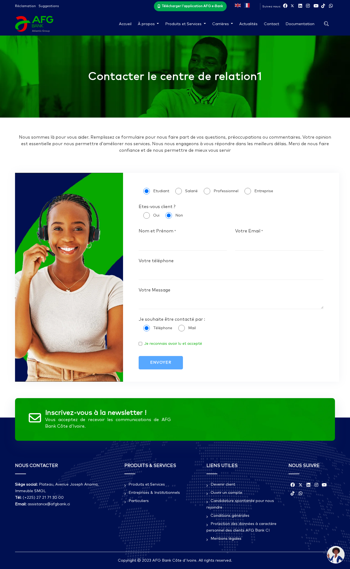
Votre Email (249, 231)
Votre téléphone (156, 261)
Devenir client (223, 484)
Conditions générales (230, 516)
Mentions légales (226, 539)
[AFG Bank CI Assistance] (336, 555)
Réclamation (25, 6)
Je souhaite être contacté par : (172, 319)
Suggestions (49, 6)
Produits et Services (147, 484)
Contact (271, 24)
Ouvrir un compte (226, 493)
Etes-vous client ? (157, 207)
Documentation (299, 24)
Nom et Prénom (157, 231)
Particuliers (139, 501)
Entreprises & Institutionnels (154, 493)
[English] (238, 5)
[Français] (247, 5)
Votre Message (154, 290)
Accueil (125, 24)
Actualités (248, 24)
